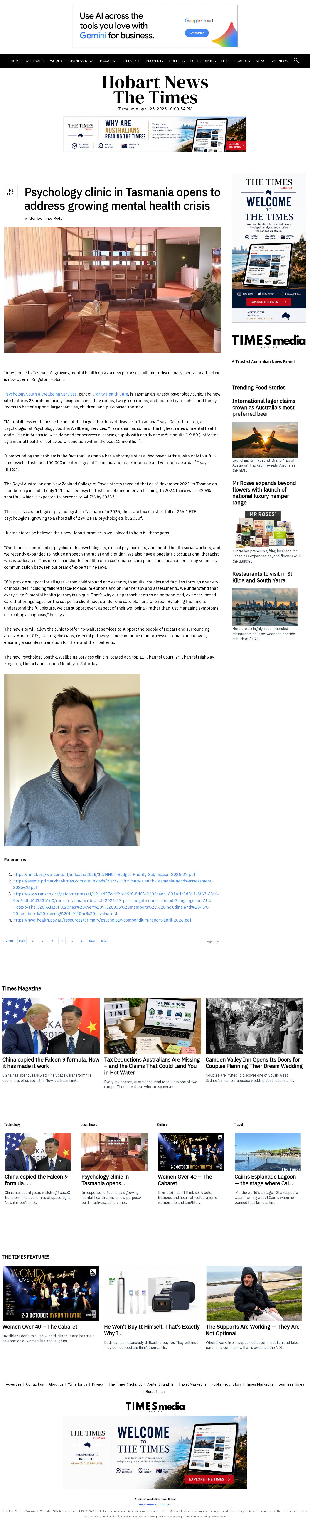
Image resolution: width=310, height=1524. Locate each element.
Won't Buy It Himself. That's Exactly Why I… (152, 1330)
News (260, 61)
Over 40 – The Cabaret (185, 1180)
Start (9, 940)
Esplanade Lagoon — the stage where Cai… (265, 1180)
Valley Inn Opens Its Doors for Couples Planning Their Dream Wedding (254, 1063)
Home (15, 61)
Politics (177, 61)
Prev (22, 940)
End (103, 940)
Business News (80, 61)
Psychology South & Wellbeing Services (40, 394)
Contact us (35, 1384)
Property (155, 61)
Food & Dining (203, 61)
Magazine (108, 61)
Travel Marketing (192, 1384)
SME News (279, 61)
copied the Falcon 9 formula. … (36, 1180)
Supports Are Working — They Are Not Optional (253, 1330)
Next (92, 940)
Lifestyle (131, 61)
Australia (35, 61)
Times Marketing (260, 1384)
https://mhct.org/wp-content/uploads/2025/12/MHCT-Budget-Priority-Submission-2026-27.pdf (104, 874)
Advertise (13, 1384)
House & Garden (235, 61)
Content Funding (160, 1384)
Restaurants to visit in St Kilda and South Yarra (262, 577)
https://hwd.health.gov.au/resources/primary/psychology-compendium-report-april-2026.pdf (102, 920)
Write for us (77, 1384)
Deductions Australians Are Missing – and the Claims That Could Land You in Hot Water (152, 1066)
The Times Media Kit (125, 1384)
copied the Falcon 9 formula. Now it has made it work (50, 1063)
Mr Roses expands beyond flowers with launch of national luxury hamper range (264, 492)
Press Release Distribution (155, 1504)
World (56, 61)
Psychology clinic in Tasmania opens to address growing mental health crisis (123, 198)
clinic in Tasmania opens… (105, 1180)
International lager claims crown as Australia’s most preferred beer (263, 407)
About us (56, 1384)
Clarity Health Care (110, 394)
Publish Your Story (226, 1384)
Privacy (98, 1384)
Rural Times (155, 1391)
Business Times (291, 1384)
